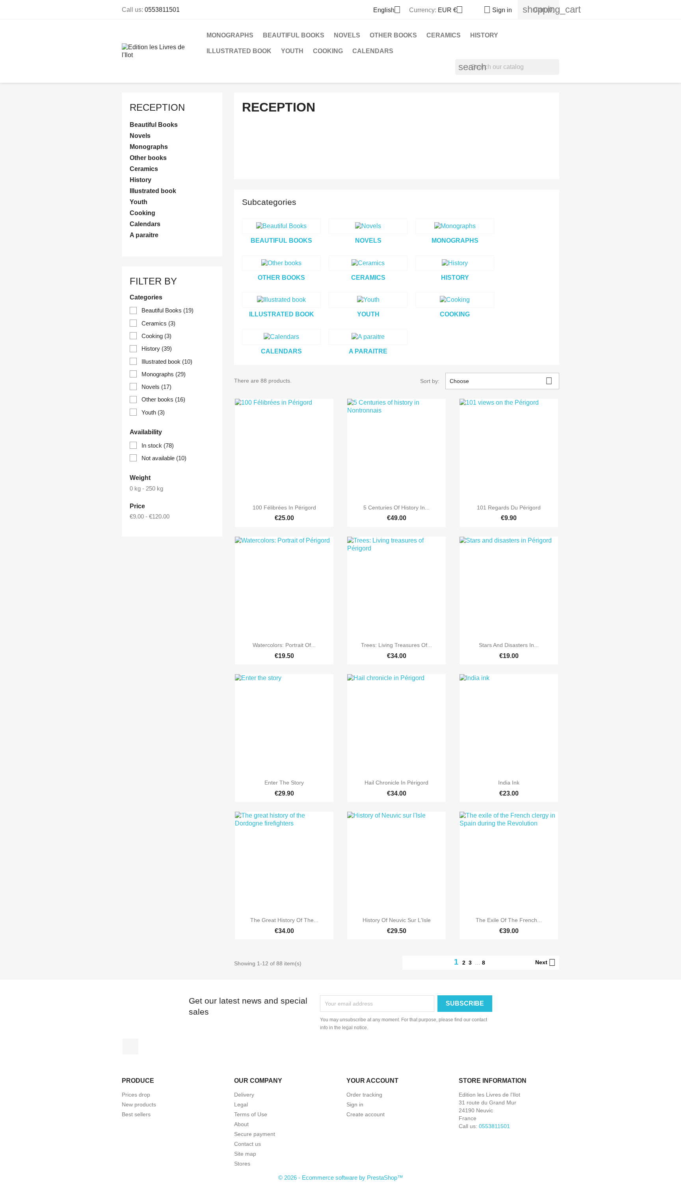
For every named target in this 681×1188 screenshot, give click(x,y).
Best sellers (136, 1114)
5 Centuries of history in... (396, 507)
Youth (292, 51)
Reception (157, 107)
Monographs (230, 35)
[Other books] (281, 263)
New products (139, 1104)
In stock (157, 445)
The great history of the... (284, 920)
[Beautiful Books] (281, 226)
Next (545, 962)
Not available (163, 458)
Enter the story (284, 782)
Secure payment (254, 1134)
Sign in (354, 1104)
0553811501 (162, 9)
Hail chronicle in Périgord (396, 782)
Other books (393, 35)
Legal (241, 1104)
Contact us (247, 1144)
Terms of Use (250, 1114)
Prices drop (136, 1094)
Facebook (130, 1046)
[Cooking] (454, 300)
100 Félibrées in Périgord (284, 507)
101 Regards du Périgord (509, 507)
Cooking (328, 51)
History (484, 35)
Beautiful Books (293, 35)
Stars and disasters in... (509, 645)
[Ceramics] (368, 263)
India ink (508, 782)
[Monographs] (454, 226)
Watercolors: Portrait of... (284, 645)
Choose (501, 381)
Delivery (244, 1094)
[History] (454, 263)
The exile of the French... (509, 920)
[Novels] (368, 226)
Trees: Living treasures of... (396, 645)
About (241, 1124)
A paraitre (144, 235)
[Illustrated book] (281, 300)
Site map (245, 1154)
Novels (347, 35)
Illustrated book (239, 51)
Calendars (372, 51)
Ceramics (443, 35)
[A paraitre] (368, 337)
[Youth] (368, 300)
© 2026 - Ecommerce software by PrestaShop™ (340, 1177)
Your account (372, 1080)
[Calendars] (281, 337)
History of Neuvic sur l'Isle (397, 920)
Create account (365, 1114)
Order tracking (364, 1094)
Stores (242, 1163)
